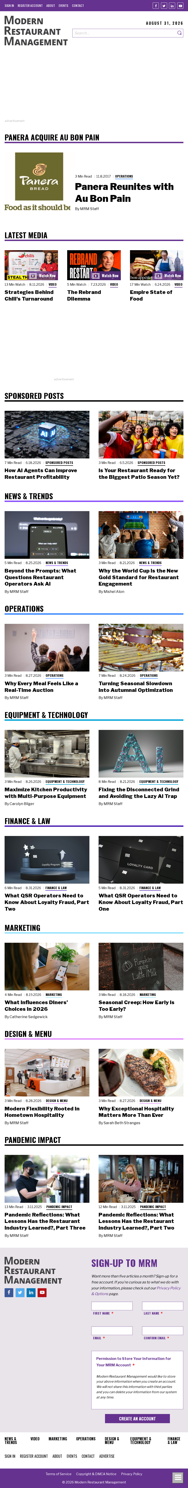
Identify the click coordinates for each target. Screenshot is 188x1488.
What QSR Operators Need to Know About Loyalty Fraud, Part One (141, 902)
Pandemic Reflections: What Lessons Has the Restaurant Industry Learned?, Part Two (136, 1221)
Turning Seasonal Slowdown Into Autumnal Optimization (136, 686)
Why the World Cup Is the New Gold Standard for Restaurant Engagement (139, 577)
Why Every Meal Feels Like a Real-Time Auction (41, 686)
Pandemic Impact (59, 1206)
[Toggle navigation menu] (177, 1477)
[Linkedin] (172, 6)
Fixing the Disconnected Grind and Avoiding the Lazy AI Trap (139, 792)
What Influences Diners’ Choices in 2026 (36, 1005)
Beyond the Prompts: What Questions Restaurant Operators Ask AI (40, 577)
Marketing (54, 994)
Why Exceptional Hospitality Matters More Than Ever (136, 1111)
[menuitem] (9, 5)
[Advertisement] (94, 87)
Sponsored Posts (59, 462)
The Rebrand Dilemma (84, 295)
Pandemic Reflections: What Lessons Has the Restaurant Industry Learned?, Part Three (45, 1221)
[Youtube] (180, 6)
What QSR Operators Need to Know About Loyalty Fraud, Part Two (47, 902)
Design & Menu (57, 1100)
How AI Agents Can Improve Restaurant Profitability (41, 473)
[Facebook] (156, 6)
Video (53, 284)
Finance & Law (56, 887)
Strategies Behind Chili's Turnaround (29, 295)
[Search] (179, 33)
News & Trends (57, 562)
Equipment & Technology (65, 781)
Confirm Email (155, 1337)
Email (97, 1337)
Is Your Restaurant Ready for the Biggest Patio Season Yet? (139, 473)
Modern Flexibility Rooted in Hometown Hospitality (42, 1111)
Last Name (151, 1313)
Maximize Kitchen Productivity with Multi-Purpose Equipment (46, 792)
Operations (124, 176)
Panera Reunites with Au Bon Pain (124, 192)
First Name (101, 1313)
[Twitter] (164, 6)
